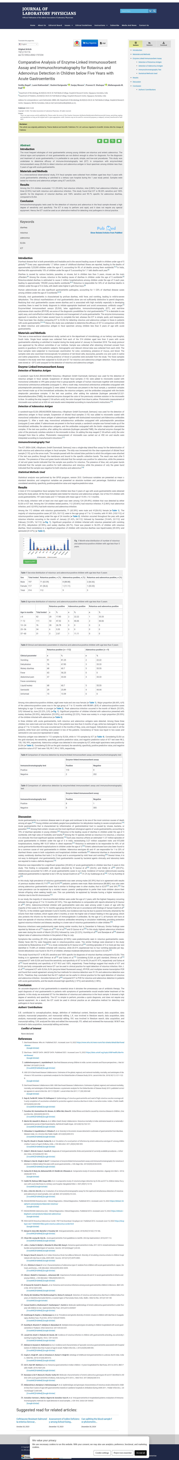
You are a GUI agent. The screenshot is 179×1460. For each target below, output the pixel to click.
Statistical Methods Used (148, 73)
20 (29, 828)
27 (80, 873)
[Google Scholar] (33, 1048)
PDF (104, 43)
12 (41, 322)
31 (41, 929)
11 (105, 311)
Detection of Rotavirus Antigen (150, 62)
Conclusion (137, 86)
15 (44, 322)
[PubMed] (38, 1068)
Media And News (129, 25)
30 (111, 922)
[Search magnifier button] (154, 11)
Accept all (140, 1453)
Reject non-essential (123, 1453)
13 (75, 957)
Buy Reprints (90, 43)
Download (163, 45)
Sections (136, 45)
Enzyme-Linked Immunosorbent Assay (147, 58)
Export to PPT (30, 562)
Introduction (137, 50)
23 (88, 852)
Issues (67, 25)
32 (54, 929)
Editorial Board (55, 25)
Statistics (149, 45)
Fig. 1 (47, 522)
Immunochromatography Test (150, 70)
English (24, 44)
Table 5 (29, 745)
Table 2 (76, 516)
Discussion (137, 82)
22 (83, 846)
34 (115, 932)
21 (73, 843)
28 (106, 873)
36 (61, 977)
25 (88, 867)
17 (63, 437)
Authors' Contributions (147, 90)
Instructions (99, 25)
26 (114, 867)
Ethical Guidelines (83, 25)
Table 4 (100, 737)
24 (106, 855)
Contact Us (144, 25)
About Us (42, 25)
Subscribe (114, 25)
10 (60, 292)
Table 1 (115, 510)
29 (21, 876)
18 (83, 467)
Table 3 (41, 531)
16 (111, 402)
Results (135, 78)
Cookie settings (102, 1453)
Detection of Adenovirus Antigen (151, 66)
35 (47, 944)
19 (34, 823)
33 (65, 929)
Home (32, 25)
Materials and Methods (141, 54)
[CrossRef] (31, 1068)
